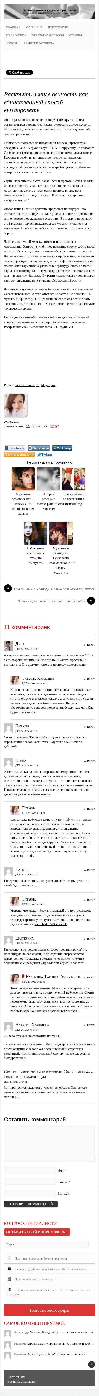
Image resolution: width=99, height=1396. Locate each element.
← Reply (89, 644)
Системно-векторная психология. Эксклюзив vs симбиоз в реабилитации (47, 1074)
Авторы (12, 43)
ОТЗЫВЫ (75, 35)
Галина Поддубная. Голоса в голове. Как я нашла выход (51, 1269)
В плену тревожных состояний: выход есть (55, 601)
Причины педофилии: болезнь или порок (41, 1258)
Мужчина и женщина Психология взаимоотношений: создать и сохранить (61, 560)
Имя (61, 1170)
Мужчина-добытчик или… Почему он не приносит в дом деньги (23, 504)
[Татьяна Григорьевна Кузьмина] (15, 418)
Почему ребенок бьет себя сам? (35, 1279)
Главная (13, 27)
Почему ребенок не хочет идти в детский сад (73, 499)
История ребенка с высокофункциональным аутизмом (48, 501)
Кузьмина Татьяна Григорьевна (53, 976)
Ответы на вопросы (48, 35)
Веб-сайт (64, 1193)
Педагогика (16, 35)
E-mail (62, 1182)
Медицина (34, 27)
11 (28, 426)
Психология (58, 27)
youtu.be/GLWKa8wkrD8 (50, 924)
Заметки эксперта (39, 43)
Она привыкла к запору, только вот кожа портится (51, 588)
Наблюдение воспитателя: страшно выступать (36, 555)
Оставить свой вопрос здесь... (37, 1231)
